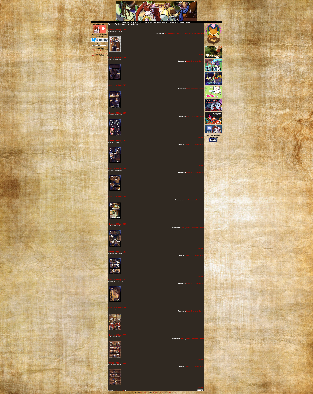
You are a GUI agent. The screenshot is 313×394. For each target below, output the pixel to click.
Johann (182, 339)
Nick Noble (200, 200)
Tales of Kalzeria (156, 11)
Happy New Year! (96, 49)
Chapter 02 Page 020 (117, 279)
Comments (200, 54)
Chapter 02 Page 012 (117, 57)
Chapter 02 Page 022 (117, 335)
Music (172, 22)
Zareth (201, 61)
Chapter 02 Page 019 (117, 252)
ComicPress (161, 392)
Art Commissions (185, 22)
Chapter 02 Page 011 (117, 30)
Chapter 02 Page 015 (117, 141)
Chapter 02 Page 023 (117, 363)
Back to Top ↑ (174, 392)
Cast (167, 22)
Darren (178, 33)
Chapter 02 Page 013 (117, 85)
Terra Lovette (185, 33)
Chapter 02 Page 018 (117, 224)
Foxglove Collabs (159, 22)
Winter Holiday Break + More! (100, 50)
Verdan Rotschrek (197, 33)
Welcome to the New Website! (100, 53)
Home (124, 22)
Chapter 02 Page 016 (117, 168)
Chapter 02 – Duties (146, 22)
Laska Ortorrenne (192, 61)
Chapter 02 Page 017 (117, 196)
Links (176, 22)
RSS (170, 392)
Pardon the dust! (95, 55)
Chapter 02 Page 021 (117, 307)
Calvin (183, 228)
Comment (201, 109)
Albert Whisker (170, 33)
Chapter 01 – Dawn (132, 22)
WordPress (154, 392)
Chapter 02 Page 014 (117, 113)
